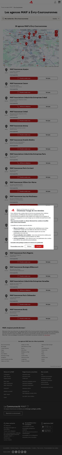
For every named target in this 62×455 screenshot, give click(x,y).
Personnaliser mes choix (17, 246)
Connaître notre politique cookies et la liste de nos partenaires (27, 242)
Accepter (39, 246)
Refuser (29, 246)
